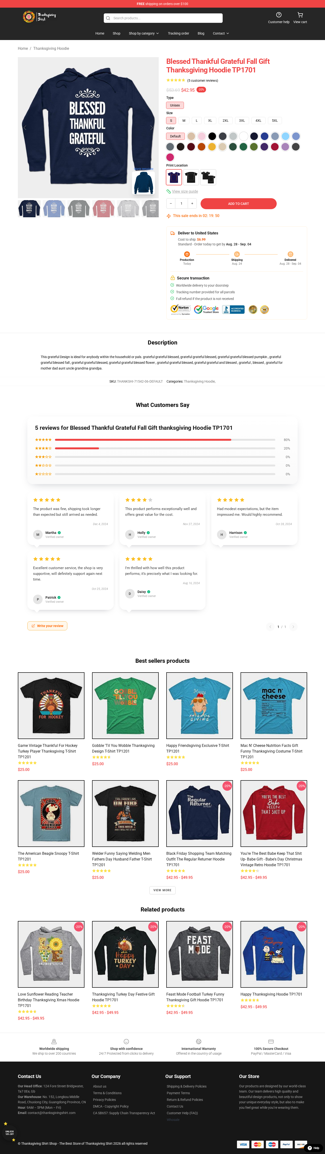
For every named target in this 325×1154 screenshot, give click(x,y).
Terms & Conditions (107, 1093)
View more (162, 890)
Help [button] (316, 1148)
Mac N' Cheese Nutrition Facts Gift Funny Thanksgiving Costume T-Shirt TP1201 (271, 751)
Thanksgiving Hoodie (51, 48)
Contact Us (175, 1106)
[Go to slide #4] (103, 208)
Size (169, 113)
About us (99, 1086)
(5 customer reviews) (202, 80)
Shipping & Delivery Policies (187, 1086)
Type (170, 98)
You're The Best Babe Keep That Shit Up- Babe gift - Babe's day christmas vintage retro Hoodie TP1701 (271, 859)
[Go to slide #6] (153, 208)
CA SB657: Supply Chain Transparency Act (124, 1113)
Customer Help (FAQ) (182, 1113)
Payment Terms (178, 1093)
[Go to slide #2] (54, 208)
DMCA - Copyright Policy (111, 1106)
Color (170, 128)
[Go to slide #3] (78, 208)
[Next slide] (151, 128)
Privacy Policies (104, 1100)
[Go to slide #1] (29, 208)
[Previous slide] (25, 128)
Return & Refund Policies (185, 1100)
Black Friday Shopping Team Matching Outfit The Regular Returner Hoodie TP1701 (198, 859)
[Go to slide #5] (128, 208)
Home (23, 48)
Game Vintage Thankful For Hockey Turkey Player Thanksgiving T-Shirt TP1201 (48, 751)
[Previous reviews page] (270, 627)
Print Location (177, 165)
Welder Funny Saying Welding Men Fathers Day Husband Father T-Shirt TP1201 (122, 859)
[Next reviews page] (293, 627)
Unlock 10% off (9, 1132)
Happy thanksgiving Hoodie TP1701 (271, 994)
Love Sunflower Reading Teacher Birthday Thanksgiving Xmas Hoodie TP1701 (48, 1000)
